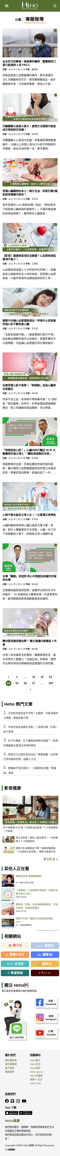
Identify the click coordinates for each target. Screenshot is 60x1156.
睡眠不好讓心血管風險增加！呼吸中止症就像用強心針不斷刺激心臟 (29, 322)
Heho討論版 (36, 1075)
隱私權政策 (11, 1060)
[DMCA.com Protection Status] (10, 1149)
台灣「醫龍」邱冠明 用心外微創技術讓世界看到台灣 (29, 578)
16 (25, 683)
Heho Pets (35, 1083)
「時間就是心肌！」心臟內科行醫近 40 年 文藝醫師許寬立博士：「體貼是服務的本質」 (29, 452)
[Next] (30, 689)
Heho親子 (35, 1060)
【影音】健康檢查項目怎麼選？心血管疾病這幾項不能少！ (29, 257)
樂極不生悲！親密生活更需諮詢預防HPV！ (34, 920)
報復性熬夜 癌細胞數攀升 (29, 876)
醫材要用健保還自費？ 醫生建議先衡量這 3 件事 (29, 642)
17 (33, 683)
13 (50, 676)
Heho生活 (35, 1064)
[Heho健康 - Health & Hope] (30, 6)
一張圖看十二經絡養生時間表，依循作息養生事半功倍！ (37, 892)
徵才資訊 (9, 1068)
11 (33, 676)
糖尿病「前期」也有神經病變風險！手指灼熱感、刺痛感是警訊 (37, 906)
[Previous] (9, 677)
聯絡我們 (9, 1072)
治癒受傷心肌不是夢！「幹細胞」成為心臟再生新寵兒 (29, 387)
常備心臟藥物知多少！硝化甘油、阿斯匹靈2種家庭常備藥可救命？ (29, 192)
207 (51, 683)
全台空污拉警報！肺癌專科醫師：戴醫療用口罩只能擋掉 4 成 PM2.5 (29, 63)
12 (42, 676)
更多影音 (49, 859)
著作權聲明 (11, 1064)
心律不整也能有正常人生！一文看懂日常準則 (29, 514)
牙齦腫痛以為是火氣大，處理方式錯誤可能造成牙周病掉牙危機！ (29, 128)
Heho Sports (36, 1072)
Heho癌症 (35, 1068)
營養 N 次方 (36, 1079)
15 (16, 683)
